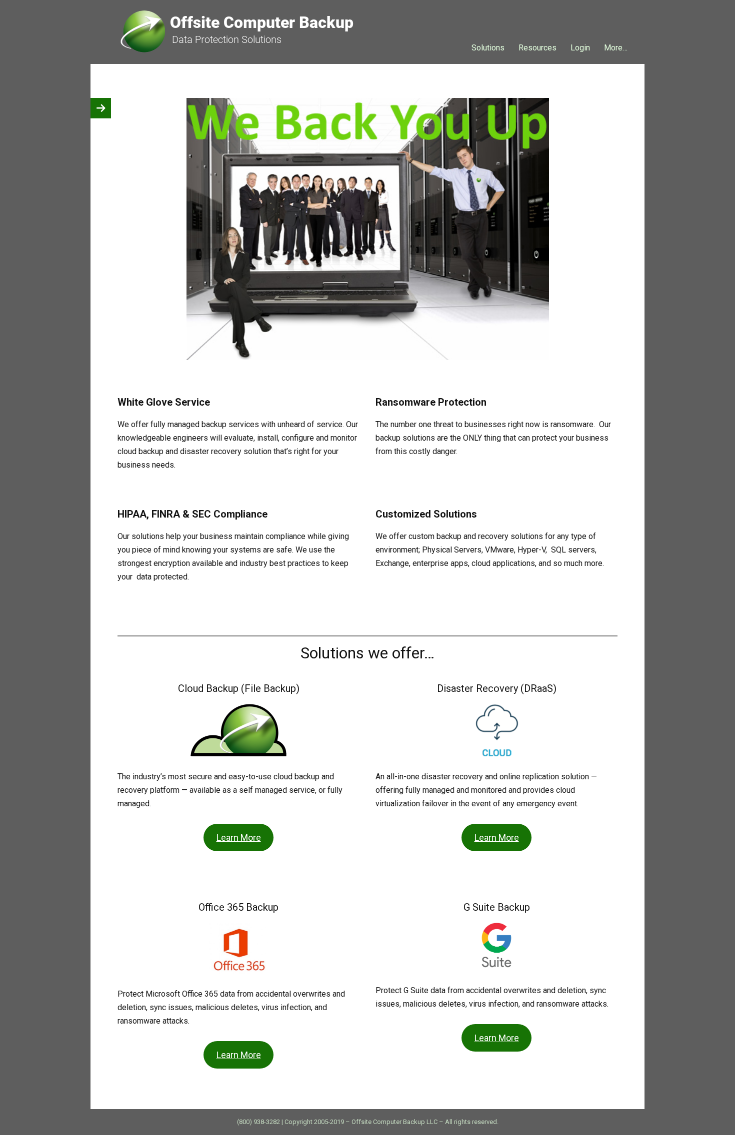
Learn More (238, 837)
